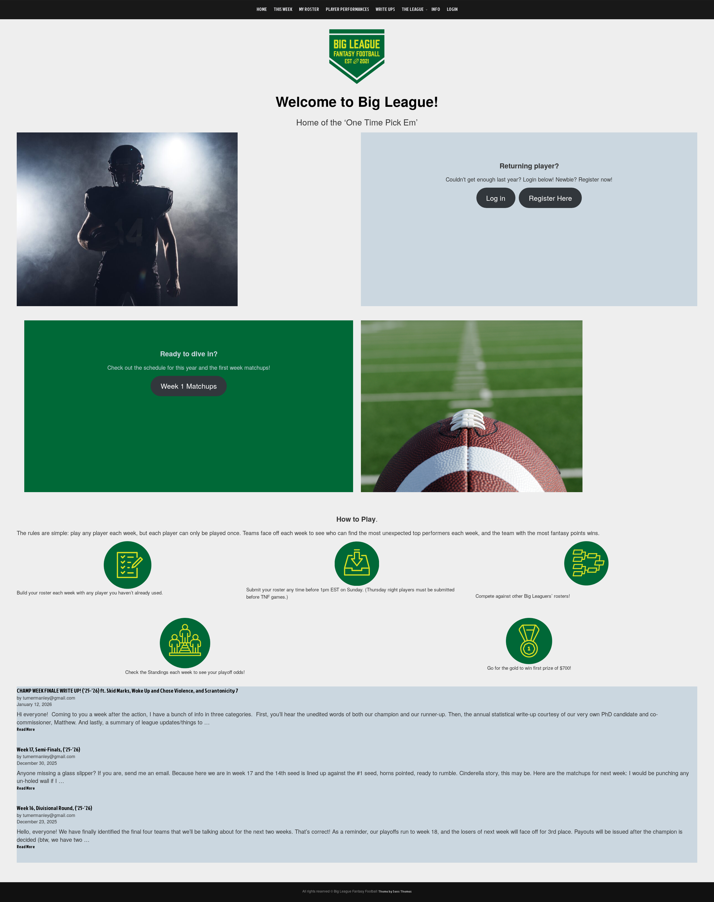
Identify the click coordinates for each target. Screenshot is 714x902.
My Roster (309, 9)
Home (262, 9)
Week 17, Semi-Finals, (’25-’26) (48, 749)
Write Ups (385, 9)
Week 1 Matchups (189, 386)
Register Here (550, 198)
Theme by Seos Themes (395, 891)
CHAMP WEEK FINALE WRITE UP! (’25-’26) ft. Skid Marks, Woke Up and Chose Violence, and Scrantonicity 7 (127, 690)
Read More (26, 729)
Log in (495, 198)
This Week (283, 9)
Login (452, 9)
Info (435, 9)
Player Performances (347, 9)
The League (413, 9)
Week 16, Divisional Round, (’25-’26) (54, 808)
